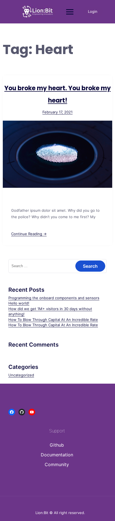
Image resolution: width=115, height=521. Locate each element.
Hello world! (18, 303)
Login (92, 11)
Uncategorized (21, 375)
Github (57, 445)
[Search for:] (57, 266)
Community (57, 464)
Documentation (57, 454)
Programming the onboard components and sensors (53, 298)
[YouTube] (31, 412)
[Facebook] (11, 412)
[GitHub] (21, 412)
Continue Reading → (29, 234)
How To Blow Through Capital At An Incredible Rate (53, 319)
